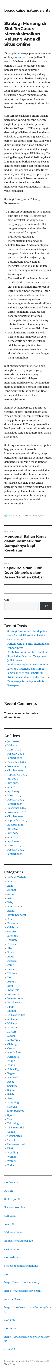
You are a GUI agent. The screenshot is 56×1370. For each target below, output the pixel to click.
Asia (9, 898)
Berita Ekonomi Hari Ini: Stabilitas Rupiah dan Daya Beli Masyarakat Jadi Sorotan (27, 656)
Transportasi (15, 1135)
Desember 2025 (16, 762)
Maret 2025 (14, 795)
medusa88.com (13, 1299)
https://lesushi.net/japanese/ (21, 1282)
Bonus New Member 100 (18, 1240)
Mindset (12, 1027)
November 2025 (16, 766)
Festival (12, 944)
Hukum (11, 981)
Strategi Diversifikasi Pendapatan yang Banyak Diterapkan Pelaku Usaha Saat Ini (27, 635)
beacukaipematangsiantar (28, 10)
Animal (11, 889)
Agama (11, 881)
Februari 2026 (15, 753)
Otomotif (12, 1048)
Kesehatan (13, 1002)
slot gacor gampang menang (21, 1265)
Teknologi (13, 1123)
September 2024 (17, 820)
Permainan (13, 1056)
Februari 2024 (15, 849)
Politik (11, 1065)
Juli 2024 (12, 828)
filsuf (10, 948)
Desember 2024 (16, 807)
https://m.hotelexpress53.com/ (23, 1290)
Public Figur (14, 1069)
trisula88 (9, 1349)
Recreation (13, 1077)
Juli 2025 (12, 778)
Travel (11, 1140)
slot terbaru (11, 1328)
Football (12, 960)
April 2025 (13, 791)
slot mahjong (12, 1257)
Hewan (11, 969)
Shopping (13, 1102)
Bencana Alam (15, 906)
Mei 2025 (12, 787)
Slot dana (10, 1215)
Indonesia (13, 989)
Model (11, 1035)
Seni (10, 1098)
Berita (10, 910)
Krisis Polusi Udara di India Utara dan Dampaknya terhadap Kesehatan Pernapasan (29, 681)
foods (10, 956)
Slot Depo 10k (12, 1199)
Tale (9, 1119)
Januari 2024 (14, 853)
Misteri (11, 1031)
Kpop (10, 1006)
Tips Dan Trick (15, 1127)
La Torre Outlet (16, 1014)
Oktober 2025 (15, 770)
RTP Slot (9, 1190)
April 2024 (13, 841)
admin (12, 515)
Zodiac (11, 1165)
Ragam (11, 1073)
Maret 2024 (14, 845)
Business (12, 923)
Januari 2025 (14, 803)
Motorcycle (14, 1039)
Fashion (12, 939)
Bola (10, 919)
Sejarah (11, 1090)
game (10, 964)
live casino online (14, 1207)
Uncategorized (39, 515)
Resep (10, 1081)
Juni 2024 (13, 832)
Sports (11, 1115)
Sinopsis (12, 1106)
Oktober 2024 (15, 816)
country (12, 931)
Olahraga (12, 1044)
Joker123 (9, 1224)
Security (12, 1085)
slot (6, 1274)
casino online (12, 1249)
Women (12, 1160)
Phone (11, 1060)
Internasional (15, 998)
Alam (10, 885)
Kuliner (11, 1010)
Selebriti (12, 1094)
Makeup (12, 1023)
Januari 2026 (15, 757)
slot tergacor (20, 57)
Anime (11, 894)
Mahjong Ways (13, 1232)
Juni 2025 (13, 782)
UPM (10, 1148)
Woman (12, 1156)
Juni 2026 (13, 741)
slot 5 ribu (10, 1319)
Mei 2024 (12, 837)
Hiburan (12, 973)
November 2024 (16, 812)
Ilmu (10, 985)
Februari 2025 (15, 799)
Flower (11, 952)
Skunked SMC (15, 1110)
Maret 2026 (14, 749)
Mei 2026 (13, 745)
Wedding (12, 1152)
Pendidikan (14, 1052)
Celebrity (12, 927)
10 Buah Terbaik (16, 877)
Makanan (13, 1019)
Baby (10, 902)
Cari (6, 599)
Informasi (13, 994)
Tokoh (11, 1131)
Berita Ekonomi (16, 914)
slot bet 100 (11, 1182)
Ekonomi (12, 935)
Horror (11, 977)
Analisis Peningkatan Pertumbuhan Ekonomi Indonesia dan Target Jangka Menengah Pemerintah (28, 668)
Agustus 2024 (15, 824)
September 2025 (17, 774)
